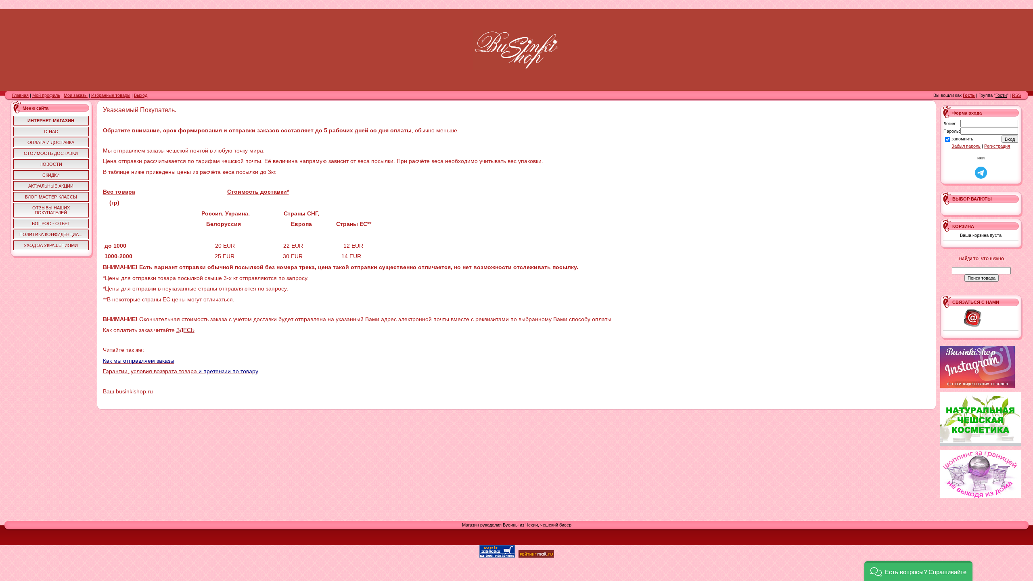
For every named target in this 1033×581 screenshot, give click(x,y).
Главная (20, 95)
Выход (140, 95)
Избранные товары (110, 95)
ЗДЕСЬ (185, 330)
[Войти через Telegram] (981, 173)
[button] (918, 571)
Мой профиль (46, 95)
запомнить (962, 138)
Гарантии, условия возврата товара (150, 371)
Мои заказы (76, 95)
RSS (1016, 95)
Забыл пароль (966, 146)
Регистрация (997, 146)
